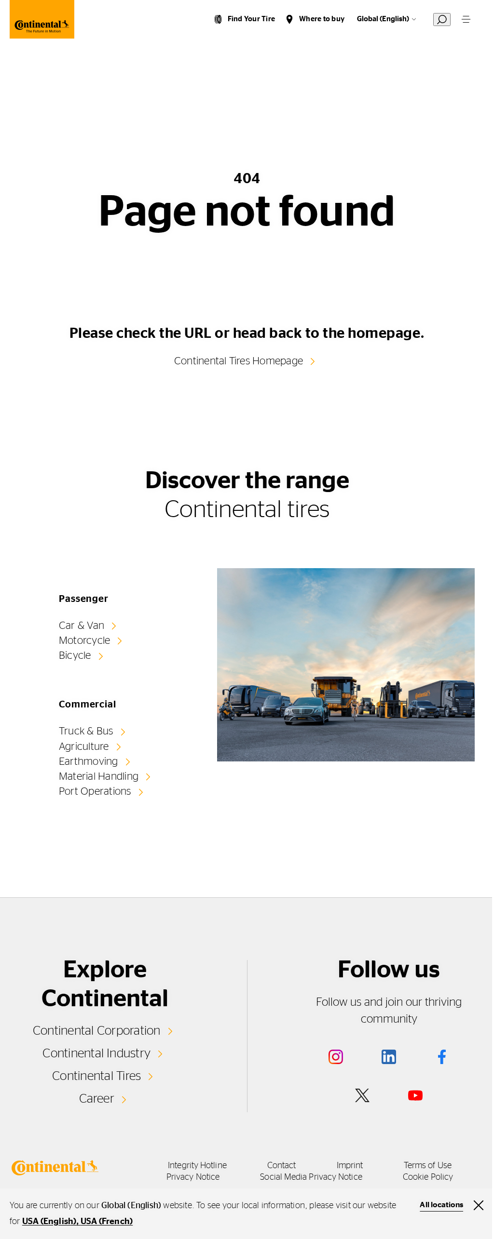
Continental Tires (96, 1076)
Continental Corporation (97, 1031)
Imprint (350, 1165)
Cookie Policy (428, 1177)
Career (96, 1098)
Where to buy (321, 19)
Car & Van (81, 625)
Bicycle (75, 655)
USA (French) (107, 1221)
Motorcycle (84, 640)
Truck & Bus (86, 731)
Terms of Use (428, 1165)
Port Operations (95, 791)
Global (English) (383, 19)
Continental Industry (96, 1053)
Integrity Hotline (197, 1165)
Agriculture (84, 746)
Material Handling (98, 776)
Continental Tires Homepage (238, 361)
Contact (281, 1165)
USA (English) (49, 1221)
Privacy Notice (193, 1177)
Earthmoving (88, 761)
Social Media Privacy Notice (311, 1177)
